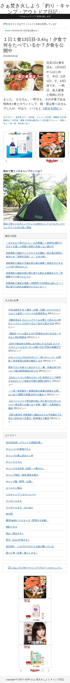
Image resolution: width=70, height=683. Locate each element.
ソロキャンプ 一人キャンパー (21, 494)
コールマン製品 (14, 488)
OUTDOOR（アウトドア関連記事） (24, 442)
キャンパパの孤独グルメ (18, 449)
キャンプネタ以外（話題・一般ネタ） (25, 468)
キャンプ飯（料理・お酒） (19, 481)
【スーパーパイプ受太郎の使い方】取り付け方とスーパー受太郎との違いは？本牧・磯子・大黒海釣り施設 (34, 404)
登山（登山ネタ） (15, 533)
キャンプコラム (14, 462)
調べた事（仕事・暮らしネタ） (22, 553)
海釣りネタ (11, 527)
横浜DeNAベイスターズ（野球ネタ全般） (27, 520)
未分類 (18, 117)
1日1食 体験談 (52, 117)
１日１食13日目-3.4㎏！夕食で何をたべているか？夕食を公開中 (35, 45)
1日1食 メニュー (36, 117)
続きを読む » (53, 108)
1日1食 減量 (18, 120)
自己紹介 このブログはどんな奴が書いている (30, 546)
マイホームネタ (14, 501)
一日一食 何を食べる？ (19, 123)
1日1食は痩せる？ (33, 120)
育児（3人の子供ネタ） (18, 540)
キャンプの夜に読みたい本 (19, 455)
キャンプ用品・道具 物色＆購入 (22, 475)
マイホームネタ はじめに (19, 507)
